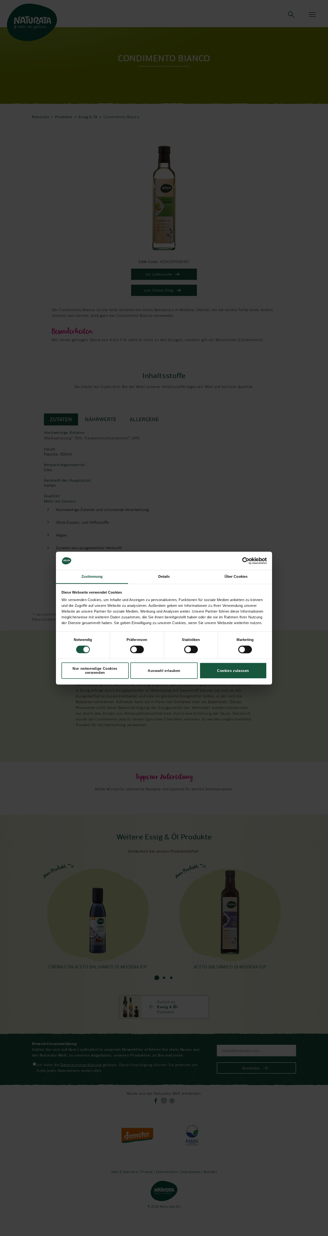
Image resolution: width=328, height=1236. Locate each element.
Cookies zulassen (233, 671)
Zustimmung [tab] (92, 577)
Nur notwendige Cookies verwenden (95, 671)
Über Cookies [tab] (236, 577)
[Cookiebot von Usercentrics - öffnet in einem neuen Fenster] (246, 560)
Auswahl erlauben (164, 671)
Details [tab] (164, 577)
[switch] (137, 649)
